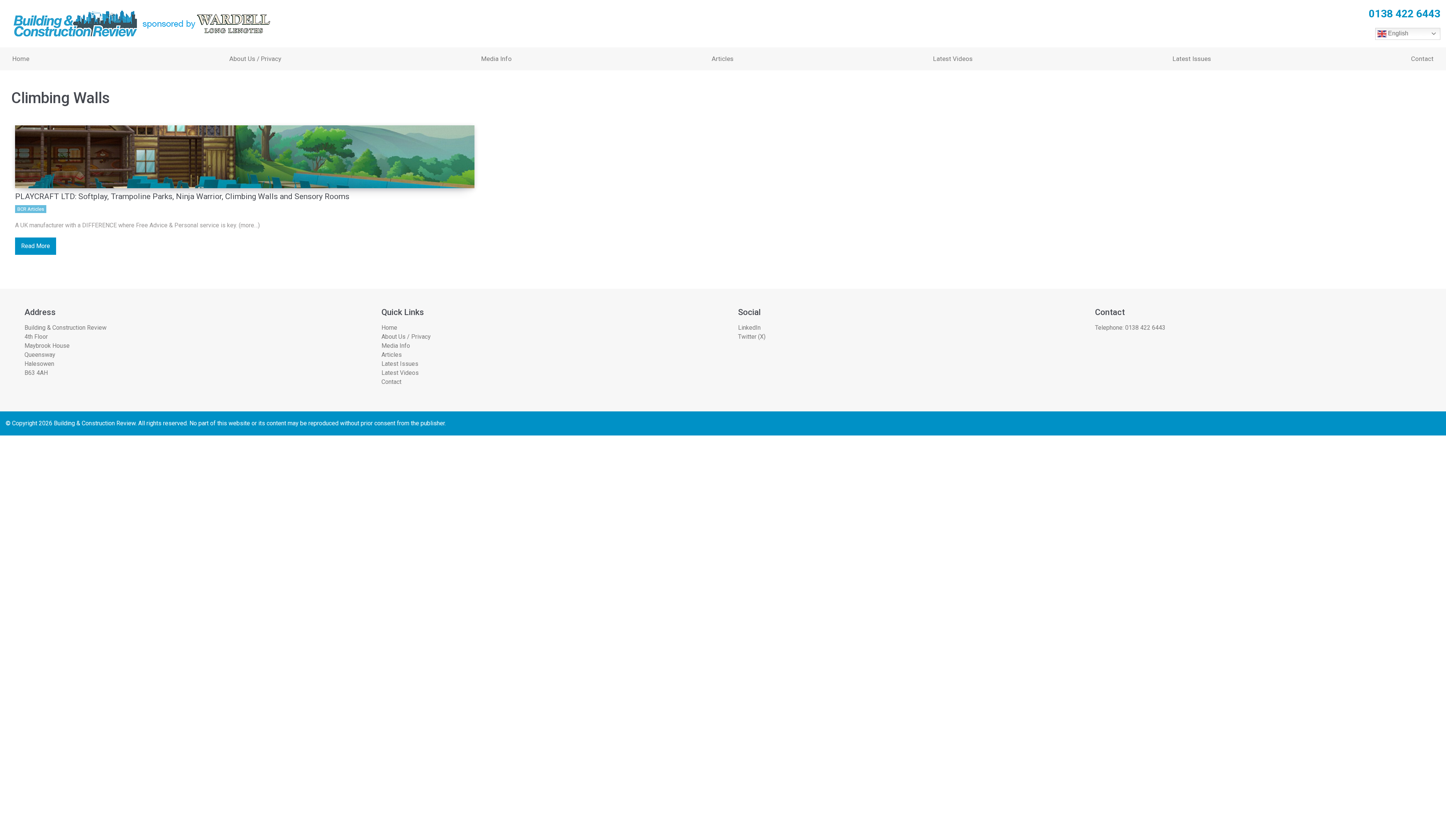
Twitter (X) (752, 336)
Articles (723, 58)
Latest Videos (953, 58)
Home (20, 58)
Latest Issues (1192, 58)
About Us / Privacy (255, 58)
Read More (35, 246)
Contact (1422, 58)
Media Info (496, 58)
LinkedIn (749, 327)
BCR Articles (30, 209)
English (1397, 33)
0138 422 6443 (1145, 327)
